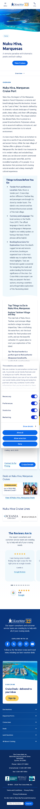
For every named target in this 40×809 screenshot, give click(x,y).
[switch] (34, 403)
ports (6, 36)
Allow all (20, 432)
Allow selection (20, 438)
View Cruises (20, 63)
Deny (20, 444)
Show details (28, 426)
